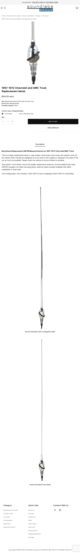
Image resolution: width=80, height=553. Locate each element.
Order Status (32, 524)
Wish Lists (31, 527)
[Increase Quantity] (12, 121)
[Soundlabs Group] (40, 8)
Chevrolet (45, 16)
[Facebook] (55, 510)
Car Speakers (7, 520)
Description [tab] (40, 144)
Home (3, 16)
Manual (38, 16)
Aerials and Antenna (28, 16)
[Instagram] (60, 510)
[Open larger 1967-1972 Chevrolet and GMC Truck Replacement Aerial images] (40, 52)
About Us (31, 510)
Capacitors (7, 524)
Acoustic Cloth (8, 513)
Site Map (31, 537)
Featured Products (9, 527)
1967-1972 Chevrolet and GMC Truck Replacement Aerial (19, 19)
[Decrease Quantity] (4, 121)
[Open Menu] (1, 8)
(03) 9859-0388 (52, 2)
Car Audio (6, 517)
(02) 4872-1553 (38, 2)
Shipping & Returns (34, 534)
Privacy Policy (32, 530)
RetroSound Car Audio (14, 16)
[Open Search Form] (5, 8)
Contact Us (32, 517)
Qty (3, 117)
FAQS (30, 520)
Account (31, 513)
